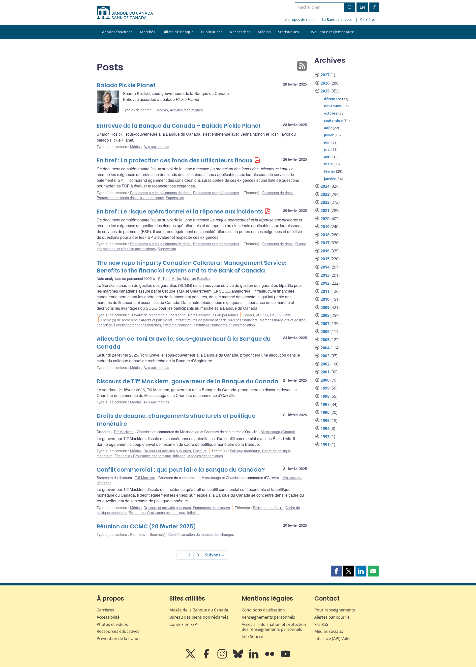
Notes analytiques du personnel (213, 314)
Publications (212, 32)
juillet (329, 135)
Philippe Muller (169, 278)
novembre (333, 106)
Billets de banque (178, 32)
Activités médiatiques (186, 109)
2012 (325, 283)
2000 (325, 380)
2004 (325, 348)
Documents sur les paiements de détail (160, 192)
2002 (325, 364)
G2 (279, 314)
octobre (330, 113)
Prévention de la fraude (119, 638)
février (329, 171)
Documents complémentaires (216, 192)
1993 (325, 436)
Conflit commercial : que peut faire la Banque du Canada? (181, 470)
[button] (336, 571)
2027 (325, 75)
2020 (325, 218)
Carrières (368, 19)
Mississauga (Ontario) (278, 431)
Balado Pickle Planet (126, 85)
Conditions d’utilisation (263, 610)
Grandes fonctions (116, 32)
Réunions (137, 534)
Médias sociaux (328, 631)
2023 (325, 194)
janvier (330, 178)
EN (362, 7)
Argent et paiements (157, 319)
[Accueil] (125, 12)
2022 (325, 202)
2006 (325, 331)
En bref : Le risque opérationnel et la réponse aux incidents (180, 211)
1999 (325, 388)
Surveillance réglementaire (330, 32)
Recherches (240, 32)
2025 (325, 91)
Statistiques (288, 32)
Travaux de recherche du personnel (158, 314)
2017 (325, 242)
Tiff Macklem (124, 431)
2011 (325, 291)
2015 (325, 259)
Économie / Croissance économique (143, 455)
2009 (325, 307)
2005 (325, 339)
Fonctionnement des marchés (137, 324)
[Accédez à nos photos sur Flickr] (270, 657)
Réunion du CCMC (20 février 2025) (146, 526)
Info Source (252, 636)
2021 (325, 210)
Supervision (175, 197)
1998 (325, 396)
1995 (325, 420)
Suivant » (214, 555)
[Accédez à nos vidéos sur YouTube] (285, 657)
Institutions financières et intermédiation (224, 324)
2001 (325, 372)
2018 (325, 235)
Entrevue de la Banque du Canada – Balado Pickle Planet (179, 126)
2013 (325, 275)
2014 (325, 267)
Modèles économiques (205, 455)
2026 (325, 83)
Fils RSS (321, 624)
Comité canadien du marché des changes (201, 534)
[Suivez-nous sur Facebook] (207, 657)
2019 (325, 226)
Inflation (179, 455)
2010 (325, 299)
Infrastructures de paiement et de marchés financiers (216, 319)
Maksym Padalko (196, 278)
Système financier (177, 324)
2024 (325, 186)
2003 (325, 356)
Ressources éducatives (118, 631)
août (328, 127)
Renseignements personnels (268, 617)
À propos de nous (299, 19)
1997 (325, 404)
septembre (333, 120)
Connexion (183, 624)
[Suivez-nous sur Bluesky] (238, 657)
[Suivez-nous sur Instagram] (223, 657)
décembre (332, 98)
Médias (264, 32)
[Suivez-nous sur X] (191, 657)
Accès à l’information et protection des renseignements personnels (274, 627)
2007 (325, 323)
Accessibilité (108, 617)
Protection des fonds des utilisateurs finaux (130, 197)
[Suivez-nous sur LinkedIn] (254, 657)
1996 (325, 412)
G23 (286, 314)
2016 (325, 251)
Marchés (147, 32)
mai (327, 149)
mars (328, 164)
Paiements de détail (277, 192)
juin (327, 142)
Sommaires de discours (211, 507)
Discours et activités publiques (167, 450)
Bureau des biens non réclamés (198, 617)
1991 (325, 444)
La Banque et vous (337, 19)
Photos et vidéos (112, 624)
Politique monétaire (245, 450)
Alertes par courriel (332, 617)
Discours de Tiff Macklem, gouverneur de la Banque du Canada (187, 381)
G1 (272, 314)
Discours (200, 450)
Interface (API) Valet (332, 638)
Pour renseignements (334, 610)
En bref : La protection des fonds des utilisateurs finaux (175, 160)
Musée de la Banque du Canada (198, 610)
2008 (325, 315)
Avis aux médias (156, 146)
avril (327, 156)
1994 (325, 428)
